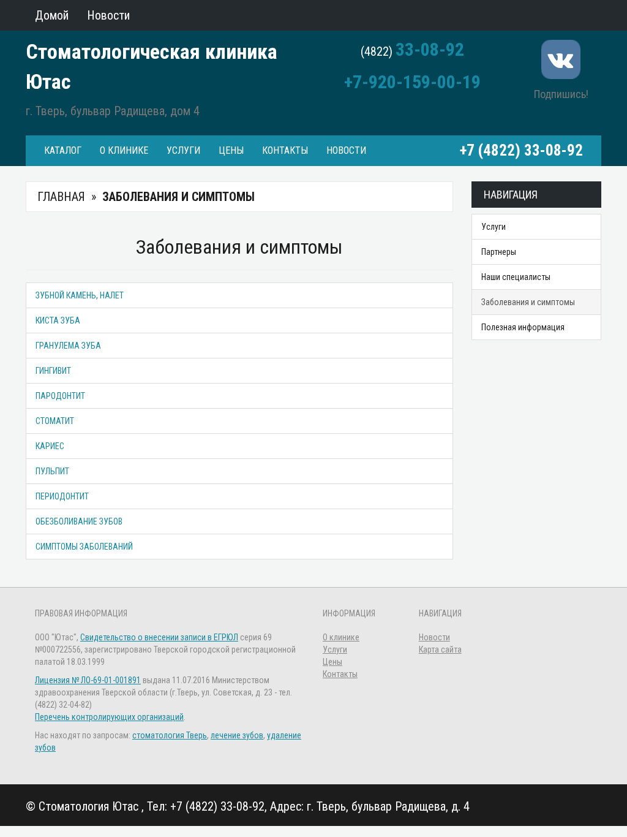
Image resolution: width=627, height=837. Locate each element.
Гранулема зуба (68, 345)
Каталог (62, 150)
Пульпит (52, 471)
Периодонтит (62, 496)
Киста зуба (58, 320)
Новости (346, 150)
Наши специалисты (515, 277)
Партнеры (498, 252)
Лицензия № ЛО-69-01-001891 (88, 680)
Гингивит (53, 371)
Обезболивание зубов (79, 521)
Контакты (285, 150)
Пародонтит (60, 396)
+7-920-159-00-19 (412, 82)
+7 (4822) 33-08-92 (521, 150)
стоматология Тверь (169, 735)
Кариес (50, 446)
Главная (61, 196)
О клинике (124, 150)
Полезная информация (523, 327)
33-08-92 (430, 49)
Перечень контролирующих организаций (109, 717)
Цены (231, 150)
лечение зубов (237, 735)
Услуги (183, 150)
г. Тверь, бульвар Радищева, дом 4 (113, 111)
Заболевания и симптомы (528, 302)
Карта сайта (440, 649)
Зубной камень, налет (80, 295)
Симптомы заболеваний (84, 546)
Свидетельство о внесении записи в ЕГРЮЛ (159, 637)
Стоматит (55, 421)
